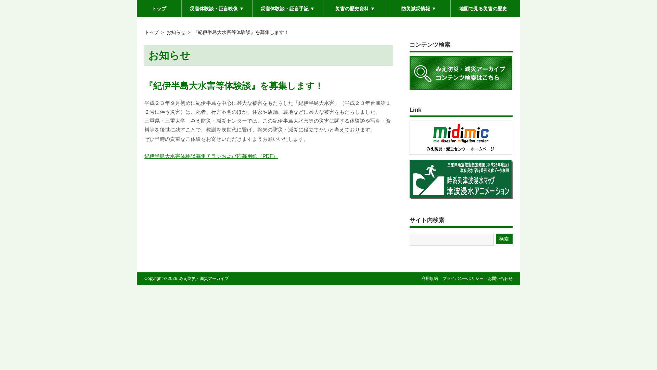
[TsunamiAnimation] (461, 198)
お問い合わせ (500, 278)
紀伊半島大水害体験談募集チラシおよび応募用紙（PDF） (211, 156)
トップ (159, 8)
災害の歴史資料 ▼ (355, 8)
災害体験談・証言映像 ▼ (217, 11)
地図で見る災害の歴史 (483, 8)
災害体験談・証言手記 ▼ (288, 11)
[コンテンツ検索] (461, 89)
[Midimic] (461, 154)
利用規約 (430, 278)
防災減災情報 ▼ (418, 8)
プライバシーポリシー (463, 278)
